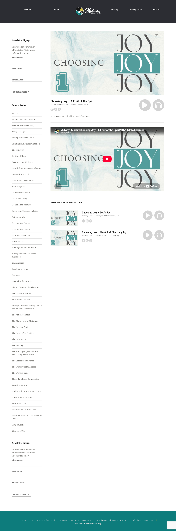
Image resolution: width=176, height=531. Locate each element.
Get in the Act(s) (19, 199)
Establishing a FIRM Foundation (26, 168)
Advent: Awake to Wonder (24, 119)
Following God (18, 186)
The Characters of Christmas (25, 321)
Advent (15, 113)
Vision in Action (19, 403)
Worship (114, 9)
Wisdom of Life (19, 431)
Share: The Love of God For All (25, 287)
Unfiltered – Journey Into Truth (26, 391)
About (56, 9)
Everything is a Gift (21, 174)
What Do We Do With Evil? (24, 409)
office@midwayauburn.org (88, 523)
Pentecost (16, 275)
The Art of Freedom (21, 315)
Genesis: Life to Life (21, 193)
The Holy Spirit (19, 339)
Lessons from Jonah (21, 229)
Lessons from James (21, 223)
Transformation (19, 385)
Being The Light (19, 131)
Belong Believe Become (23, 137)
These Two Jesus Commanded (25, 379)
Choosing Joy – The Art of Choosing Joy (104, 232)
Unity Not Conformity (22, 397)
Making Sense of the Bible (24, 247)
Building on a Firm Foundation (26, 144)
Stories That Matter (21, 299)
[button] (145, 105)
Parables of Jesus (20, 269)
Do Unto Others (19, 156)
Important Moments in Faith (25, 211)
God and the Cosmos (21, 205)
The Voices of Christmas (23, 361)
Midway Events (135, 9)
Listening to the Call (21, 235)
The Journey (17, 345)
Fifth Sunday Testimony (23, 180)
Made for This (18, 241)
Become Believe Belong (23, 125)
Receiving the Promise (22, 281)
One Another (18, 263)
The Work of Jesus (20, 373)
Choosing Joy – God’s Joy (96, 212)
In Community (18, 217)
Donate (156, 9)
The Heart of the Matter (23, 333)
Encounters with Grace (22, 162)
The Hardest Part (20, 327)
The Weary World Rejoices (24, 367)
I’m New (27, 9)
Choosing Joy (83, 104)
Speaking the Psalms (21, 293)
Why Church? (18, 425)
